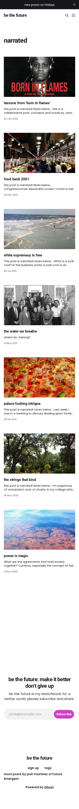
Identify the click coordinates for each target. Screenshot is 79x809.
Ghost (49, 787)
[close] (74, 5)
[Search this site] (67, 15)
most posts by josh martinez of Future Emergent (33, 776)
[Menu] (73, 15)
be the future (15, 15)
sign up (33, 768)
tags (48, 768)
